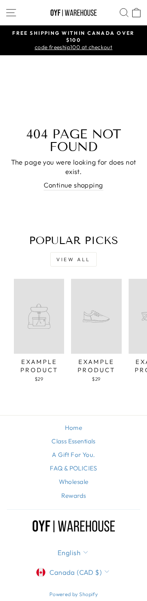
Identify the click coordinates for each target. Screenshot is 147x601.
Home (73, 428)
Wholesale (74, 482)
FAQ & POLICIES (73, 468)
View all (73, 259)
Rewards (73, 495)
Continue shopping (73, 185)
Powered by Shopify (73, 594)
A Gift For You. (73, 455)
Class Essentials (73, 441)
